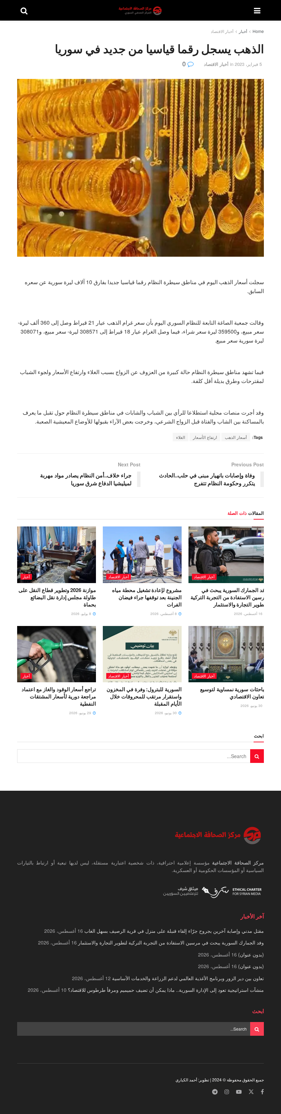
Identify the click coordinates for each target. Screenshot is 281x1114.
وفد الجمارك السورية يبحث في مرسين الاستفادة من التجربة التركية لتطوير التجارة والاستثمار (229, 597)
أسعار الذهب (236, 437)
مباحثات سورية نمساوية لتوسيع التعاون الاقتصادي (233, 692)
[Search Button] (24, 10)
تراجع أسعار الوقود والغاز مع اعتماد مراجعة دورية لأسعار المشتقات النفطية (59, 696)
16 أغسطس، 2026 (249, 613)
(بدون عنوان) (251, 954)
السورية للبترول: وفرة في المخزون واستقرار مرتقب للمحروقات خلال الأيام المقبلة (144, 696)
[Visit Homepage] (141, 10)
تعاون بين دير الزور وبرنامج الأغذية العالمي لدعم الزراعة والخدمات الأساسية (188, 978)
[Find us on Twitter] (251, 1092)
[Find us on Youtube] (239, 1092)
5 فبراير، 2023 (248, 64)
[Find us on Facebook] (262, 1092)
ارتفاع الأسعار (205, 437)
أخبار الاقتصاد (222, 31)
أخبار (243, 31)
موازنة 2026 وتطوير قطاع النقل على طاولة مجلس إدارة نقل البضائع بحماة (57, 597)
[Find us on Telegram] (215, 1092)
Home (258, 31)
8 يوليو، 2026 (81, 613)
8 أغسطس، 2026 (164, 613)
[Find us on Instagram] (226, 1092)
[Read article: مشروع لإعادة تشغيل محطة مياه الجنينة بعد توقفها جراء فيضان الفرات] (142, 554)
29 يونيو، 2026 (80, 712)
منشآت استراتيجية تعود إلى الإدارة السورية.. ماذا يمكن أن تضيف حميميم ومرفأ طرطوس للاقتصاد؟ (166, 989)
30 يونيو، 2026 (252, 705)
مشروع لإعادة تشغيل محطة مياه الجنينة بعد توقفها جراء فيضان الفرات (147, 597)
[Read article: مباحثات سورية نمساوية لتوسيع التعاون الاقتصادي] (227, 654)
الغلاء (180, 437)
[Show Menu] (257, 10)
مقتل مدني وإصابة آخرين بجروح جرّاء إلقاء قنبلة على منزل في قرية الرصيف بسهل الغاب (174, 930)
